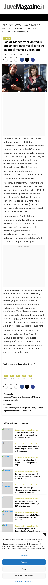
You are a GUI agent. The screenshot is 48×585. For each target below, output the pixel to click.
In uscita (7, 38)
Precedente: (21, 397)
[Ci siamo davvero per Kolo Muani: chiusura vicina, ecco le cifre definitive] (7, 513)
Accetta (24, 562)
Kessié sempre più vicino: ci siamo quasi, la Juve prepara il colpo (26, 462)
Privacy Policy (28, 581)
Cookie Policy (18, 581)
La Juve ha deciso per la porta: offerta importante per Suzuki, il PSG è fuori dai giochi (27, 504)
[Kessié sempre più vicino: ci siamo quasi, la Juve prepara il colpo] (5, 457)
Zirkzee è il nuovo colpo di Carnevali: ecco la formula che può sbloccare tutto (26, 435)
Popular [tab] (24, 423)
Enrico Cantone (10, 54)
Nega (24, 569)
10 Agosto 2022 (23, 54)
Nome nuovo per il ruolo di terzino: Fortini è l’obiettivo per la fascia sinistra (27, 531)
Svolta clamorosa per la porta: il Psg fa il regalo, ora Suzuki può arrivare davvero (27, 449)
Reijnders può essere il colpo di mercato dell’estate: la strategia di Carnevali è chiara (27, 476)
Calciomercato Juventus (23, 430)
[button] (44, 534)
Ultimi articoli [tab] (10, 423)
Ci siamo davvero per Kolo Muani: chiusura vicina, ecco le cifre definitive (27, 517)
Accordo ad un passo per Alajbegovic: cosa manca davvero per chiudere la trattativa (27, 490)
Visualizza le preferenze (24, 576)
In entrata (34, 430)
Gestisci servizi (23, 555)
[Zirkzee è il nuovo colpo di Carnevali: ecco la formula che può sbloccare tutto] (5, 429)
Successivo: (23, 408)
